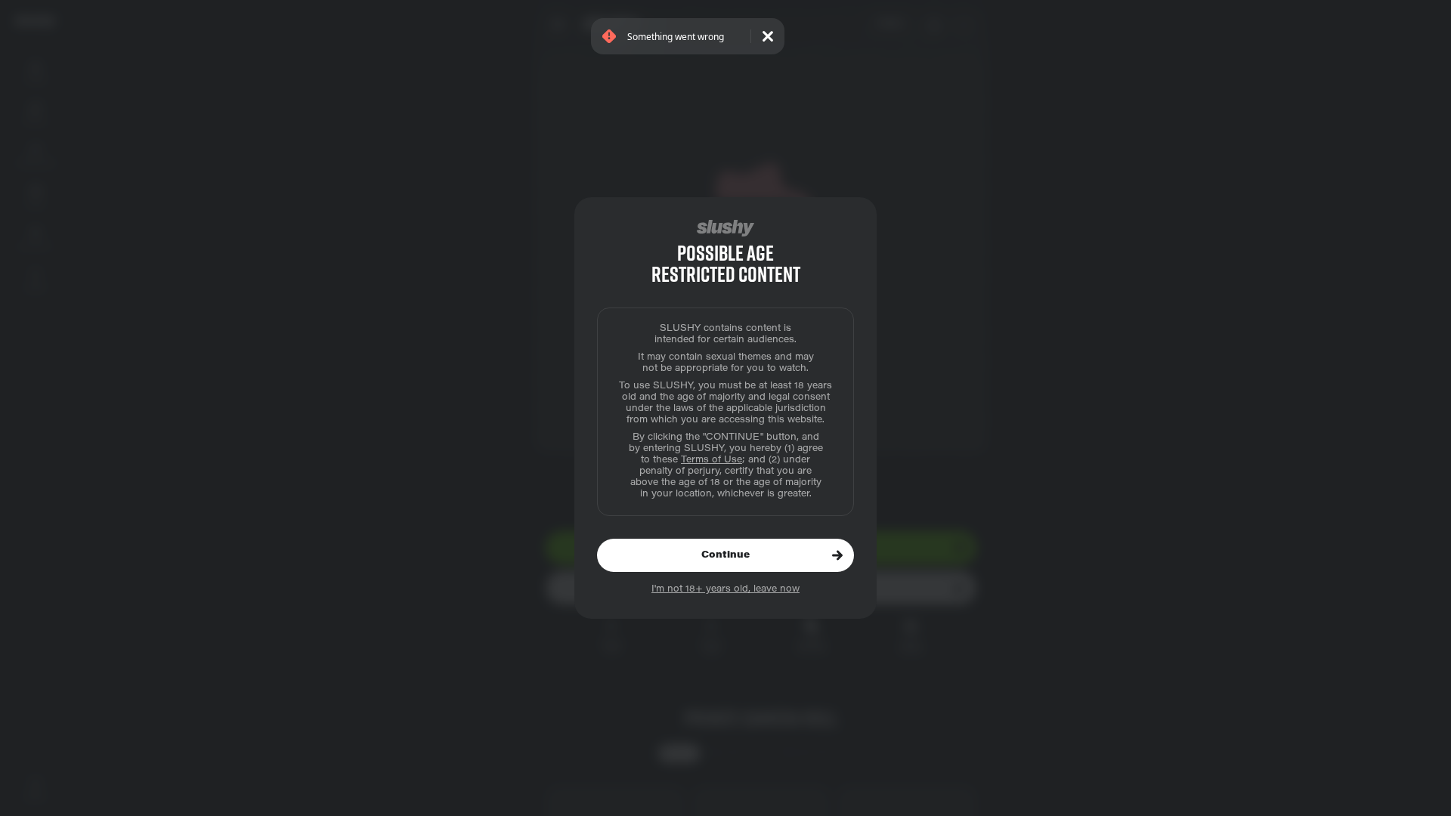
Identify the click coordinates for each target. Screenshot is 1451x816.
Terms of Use (711, 460)
